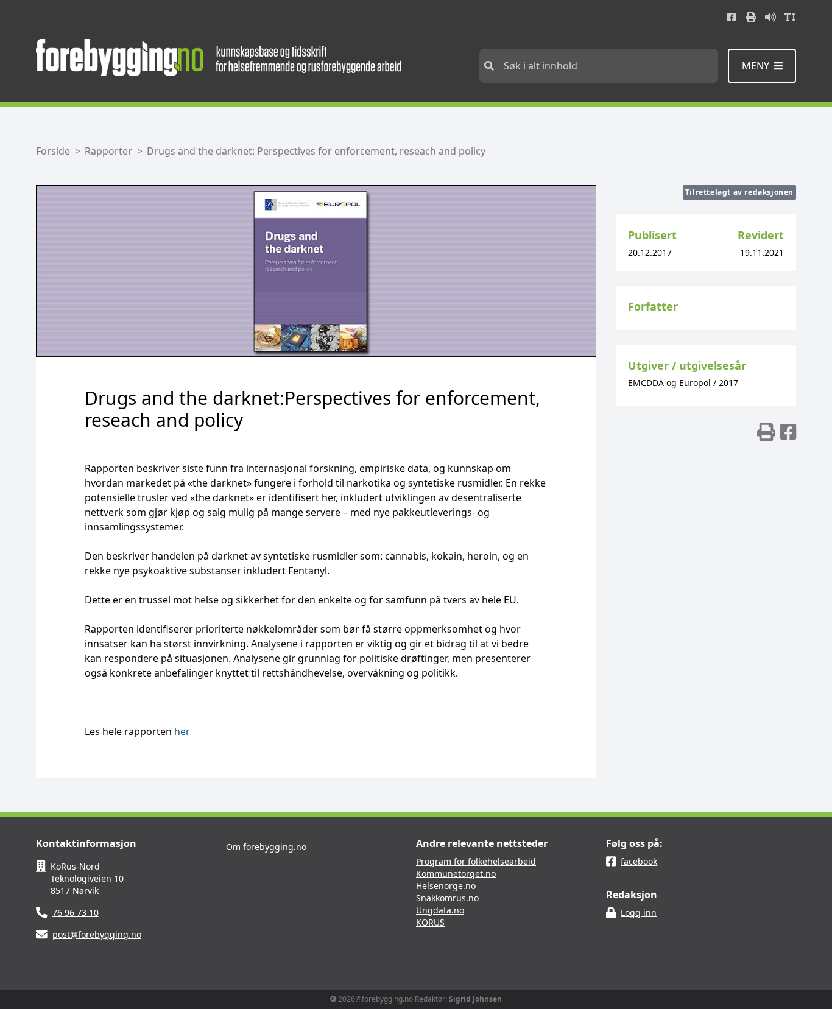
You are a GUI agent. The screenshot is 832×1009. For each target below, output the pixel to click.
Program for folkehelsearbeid (476, 861)
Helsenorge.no (446, 885)
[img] (766, 432)
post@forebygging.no (96, 934)
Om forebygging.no (266, 847)
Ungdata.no (440, 910)
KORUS (430, 922)
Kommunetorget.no (456, 873)
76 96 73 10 (75, 912)
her (182, 731)
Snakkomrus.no (447, 898)
